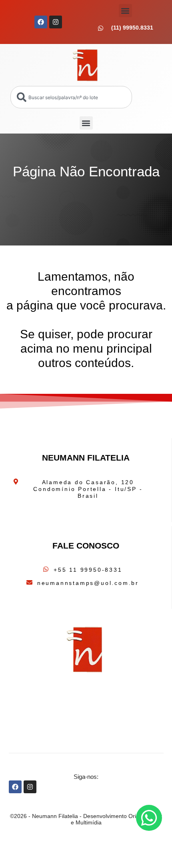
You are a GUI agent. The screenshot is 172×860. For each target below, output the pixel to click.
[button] (125, 10)
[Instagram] (55, 22)
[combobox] (71, 97)
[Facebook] (40, 22)
